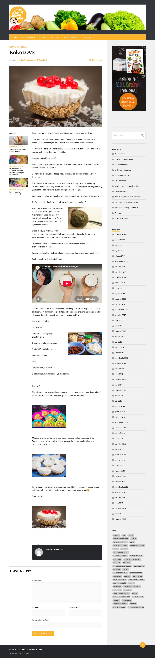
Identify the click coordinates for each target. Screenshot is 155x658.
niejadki (126, 562)
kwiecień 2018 (120, 331)
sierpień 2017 (120, 369)
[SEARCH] (142, 135)
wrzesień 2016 (120, 428)
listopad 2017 (120, 352)
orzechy (116, 569)
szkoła (132, 583)
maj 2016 (118, 449)
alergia (116, 535)
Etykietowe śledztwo (123, 170)
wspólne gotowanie (121, 597)
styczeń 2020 (120, 250)
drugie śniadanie (137, 545)
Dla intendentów (121, 164)
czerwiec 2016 (120, 444)
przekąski (117, 576)
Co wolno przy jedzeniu (124, 159)
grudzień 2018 (120, 299)
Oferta (55, 37)
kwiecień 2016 (120, 454)
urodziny (117, 590)
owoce (125, 569)
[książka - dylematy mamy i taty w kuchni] (129, 110)
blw (124, 535)
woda (134, 593)
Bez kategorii (120, 154)
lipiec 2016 (119, 438)
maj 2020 (118, 245)
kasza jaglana (136, 555)
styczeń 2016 (120, 471)
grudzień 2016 (120, 412)
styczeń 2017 (120, 406)
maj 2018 (118, 326)
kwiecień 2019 (120, 277)
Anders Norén (23, 653)
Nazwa (35, 607)
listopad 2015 (120, 481)
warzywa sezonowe (121, 593)
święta (133, 603)
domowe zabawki (120, 545)
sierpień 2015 (120, 498)
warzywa (127, 590)
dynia (115, 549)
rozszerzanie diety (136, 579)
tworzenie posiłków (132, 586)
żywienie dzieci (119, 607)
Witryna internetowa (40, 620)
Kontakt (89, 37)
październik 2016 (121, 422)
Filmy (44, 37)
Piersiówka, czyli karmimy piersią (127, 197)
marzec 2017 (120, 395)
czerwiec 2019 (120, 272)
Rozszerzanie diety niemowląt (126, 207)
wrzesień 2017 (120, 363)
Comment (36, 581)
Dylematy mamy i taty (30, 649)
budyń (131, 535)
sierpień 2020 (120, 240)
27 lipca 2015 (42, 60)
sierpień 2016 (120, 433)
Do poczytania (28, 37)
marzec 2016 (120, 460)
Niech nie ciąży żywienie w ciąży (127, 186)
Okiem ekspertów (121, 191)
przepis (127, 576)
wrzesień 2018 (120, 315)
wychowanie (138, 597)
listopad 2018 (120, 304)
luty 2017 (118, 401)
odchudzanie (139, 566)
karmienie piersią (120, 555)
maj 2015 (118, 514)
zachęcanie (127, 600)
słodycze (117, 586)
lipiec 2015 (119, 503)
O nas (14, 37)
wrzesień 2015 (120, 492)
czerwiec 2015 (120, 508)
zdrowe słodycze (120, 603)
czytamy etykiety (120, 542)
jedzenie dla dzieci (120, 552)
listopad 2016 (120, 417)
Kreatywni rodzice (122, 175)
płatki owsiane (119, 579)
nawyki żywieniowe (132, 559)
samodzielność (119, 583)
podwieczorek (136, 573)
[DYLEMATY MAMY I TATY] (77, 17)
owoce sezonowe (120, 573)
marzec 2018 (120, 336)
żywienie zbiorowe (136, 607)
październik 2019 (121, 261)
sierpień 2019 (120, 266)
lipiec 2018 (119, 320)
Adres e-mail (74, 607)
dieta (132, 542)
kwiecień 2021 (120, 234)
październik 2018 (121, 310)
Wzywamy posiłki (18, 47)
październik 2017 (121, 358)
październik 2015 (121, 487)
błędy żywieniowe (120, 538)
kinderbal (117, 559)
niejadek (116, 562)
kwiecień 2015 (120, 519)
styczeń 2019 (120, 293)
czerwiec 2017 (120, 379)
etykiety (124, 549)
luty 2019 (118, 288)
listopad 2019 (120, 256)
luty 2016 (118, 465)
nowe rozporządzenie (122, 566)
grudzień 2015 (120, 476)
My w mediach (120, 180)
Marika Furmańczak (26, 60)
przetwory (137, 576)
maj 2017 (118, 385)
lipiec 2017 (119, 374)
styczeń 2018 (120, 347)
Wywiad (118, 213)
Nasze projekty (71, 37)
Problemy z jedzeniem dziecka (126, 202)
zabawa (116, 600)
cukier (133, 538)
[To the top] (143, 645)
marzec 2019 (120, 283)
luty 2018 (118, 342)
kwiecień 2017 (120, 390)
